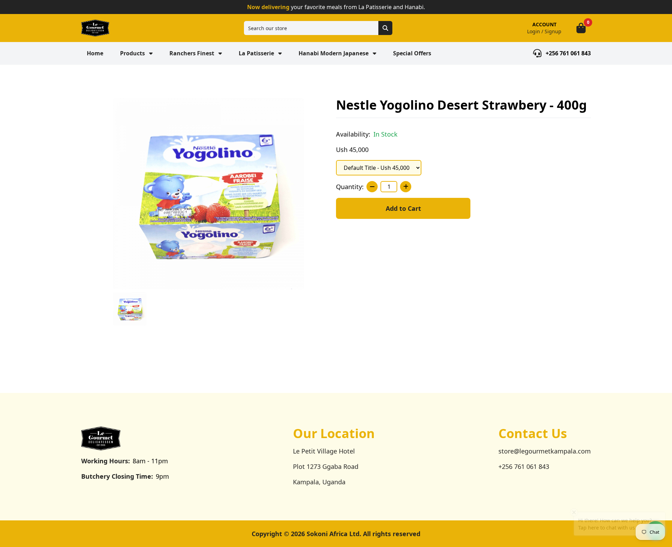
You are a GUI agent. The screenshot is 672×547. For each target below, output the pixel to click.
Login (533, 31)
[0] (581, 28)
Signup (553, 31)
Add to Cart (403, 208)
